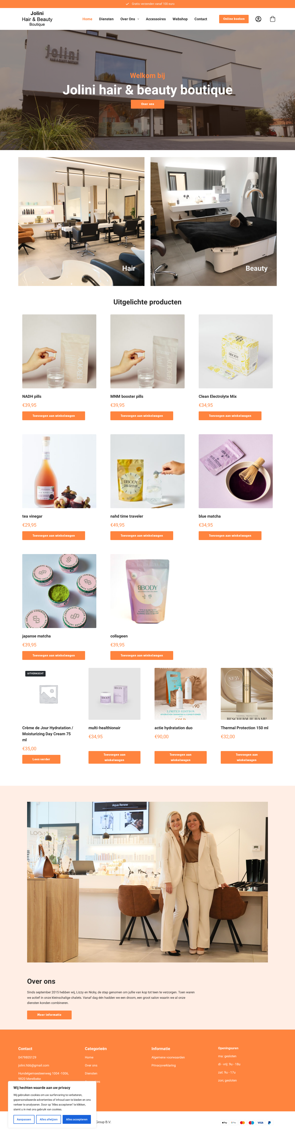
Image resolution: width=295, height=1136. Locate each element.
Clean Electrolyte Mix (218, 396)
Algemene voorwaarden (168, 1057)
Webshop (180, 19)
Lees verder (41, 759)
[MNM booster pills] (147, 351)
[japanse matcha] (59, 591)
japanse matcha (36, 636)
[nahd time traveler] (147, 471)
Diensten (106, 19)
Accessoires (156, 19)
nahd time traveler (126, 516)
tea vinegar (32, 516)
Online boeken (234, 19)
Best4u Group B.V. (98, 1122)
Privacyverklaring (164, 1065)
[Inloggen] (258, 19)
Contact (200, 19)
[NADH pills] (59, 351)
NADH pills (31, 396)
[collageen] (147, 591)
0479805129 (27, 1057)
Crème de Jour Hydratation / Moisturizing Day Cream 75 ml (47, 733)
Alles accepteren (76, 1119)
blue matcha (210, 516)
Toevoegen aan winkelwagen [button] (54, 416)
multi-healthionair (104, 727)
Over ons (127, 19)
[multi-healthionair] (114, 694)
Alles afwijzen (49, 1119)
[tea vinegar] (59, 471)
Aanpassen (24, 1119)
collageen (119, 636)
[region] (52, 1104)
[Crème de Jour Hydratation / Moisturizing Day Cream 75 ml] (48, 694)
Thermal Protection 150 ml (244, 727)
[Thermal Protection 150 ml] (247, 694)
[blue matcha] (236, 471)
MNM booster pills (126, 396)
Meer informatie (49, 1015)
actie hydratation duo (173, 727)
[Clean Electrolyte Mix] (236, 351)
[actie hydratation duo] (181, 694)
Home (87, 19)
